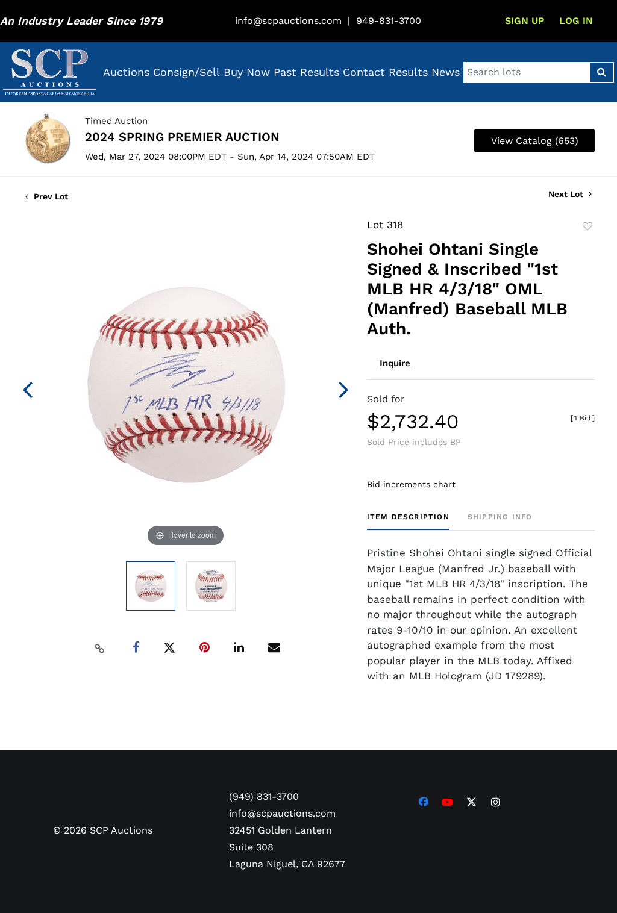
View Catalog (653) (534, 140)
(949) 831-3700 (264, 796)
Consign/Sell (186, 72)
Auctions (126, 72)
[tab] (408, 521)
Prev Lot (49, 196)
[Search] (601, 72)
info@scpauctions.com (288, 20)
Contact (364, 72)
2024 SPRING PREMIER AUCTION (182, 136)
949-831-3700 (388, 20)
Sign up (524, 20)
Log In (576, 20)
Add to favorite (587, 226)
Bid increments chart (411, 484)
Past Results (306, 72)
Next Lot (567, 194)
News (445, 72)
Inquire (395, 363)
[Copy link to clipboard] (99, 648)
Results (408, 72)
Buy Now (247, 72)
